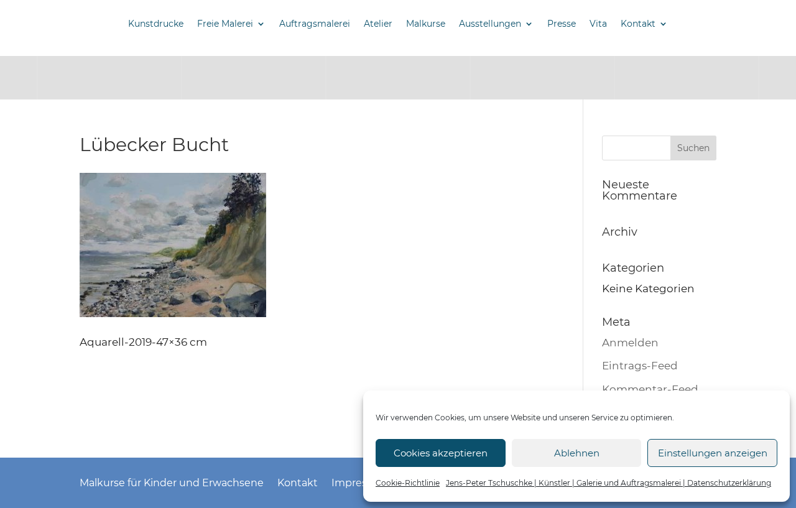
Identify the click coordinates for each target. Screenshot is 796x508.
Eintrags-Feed (640, 365)
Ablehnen (576, 453)
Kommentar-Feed (650, 389)
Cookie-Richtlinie (408, 482)
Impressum (360, 482)
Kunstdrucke (155, 23)
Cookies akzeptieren (441, 453)
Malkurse (425, 23)
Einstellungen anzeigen (712, 453)
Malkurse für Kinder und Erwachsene (172, 482)
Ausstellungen (490, 23)
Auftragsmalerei (314, 23)
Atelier (378, 23)
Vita (598, 23)
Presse (561, 23)
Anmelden (630, 342)
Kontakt (638, 23)
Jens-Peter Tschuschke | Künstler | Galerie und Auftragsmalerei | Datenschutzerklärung (608, 482)
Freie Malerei (225, 23)
